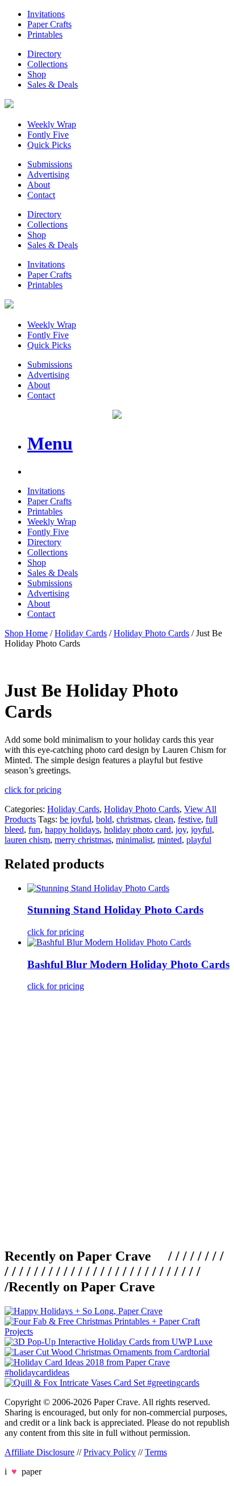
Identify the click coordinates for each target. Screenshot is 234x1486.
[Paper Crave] (9, 105)
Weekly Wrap (51, 124)
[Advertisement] (117, 1118)
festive (189, 819)
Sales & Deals (52, 84)
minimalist (134, 840)
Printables (44, 34)
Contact (41, 195)
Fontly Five (48, 134)
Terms (156, 1452)
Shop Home (26, 633)
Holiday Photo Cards (151, 633)
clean (163, 819)
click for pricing (33, 790)
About (38, 185)
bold (104, 819)
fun (34, 829)
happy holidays (72, 829)
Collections (47, 64)
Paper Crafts (49, 24)
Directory (44, 54)
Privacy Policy (109, 1452)
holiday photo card (137, 829)
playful (198, 840)
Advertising (48, 174)
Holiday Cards (81, 633)
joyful (201, 829)
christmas (133, 819)
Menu (50, 443)
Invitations (46, 14)
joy (181, 829)
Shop (36, 74)
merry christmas (83, 840)
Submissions (49, 164)
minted (169, 840)
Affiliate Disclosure (39, 1452)
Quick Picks (49, 145)
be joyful (75, 819)
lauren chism (27, 840)
